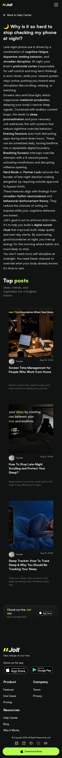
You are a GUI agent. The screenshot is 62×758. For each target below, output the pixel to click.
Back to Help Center (19, 15)
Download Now (33, 751)
